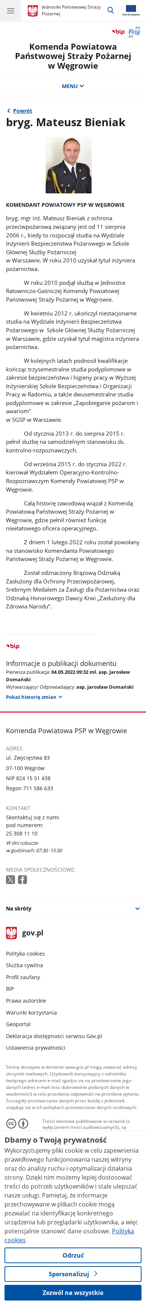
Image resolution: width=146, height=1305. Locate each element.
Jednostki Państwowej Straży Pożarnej (71, 10)
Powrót (22, 110)
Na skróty (18, 908)
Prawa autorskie (26, 1000)
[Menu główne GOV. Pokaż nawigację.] (10, 10)
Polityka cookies (25, 953)
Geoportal (18, 1024)
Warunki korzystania (31, 1012)
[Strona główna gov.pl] (34, 11)
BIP (10, 988)
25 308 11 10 (21, 833)
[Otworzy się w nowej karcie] (11, 880)
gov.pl (32, 933)
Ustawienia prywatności (36, 1047)
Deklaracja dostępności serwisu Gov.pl (54, 1036)
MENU (70, 86)
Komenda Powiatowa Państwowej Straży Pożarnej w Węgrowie (73, 56)
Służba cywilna (24, 965)
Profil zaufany (23, 977)
